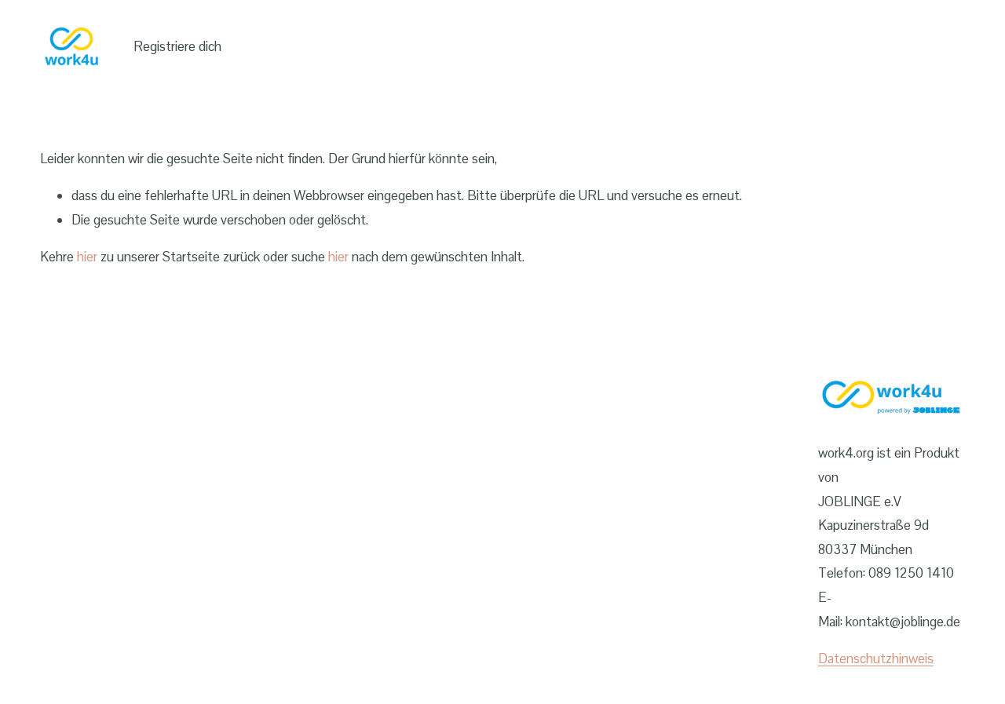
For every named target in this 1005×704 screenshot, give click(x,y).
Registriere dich (177, 46)
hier (87, 256)
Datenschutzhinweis (876, 658)
